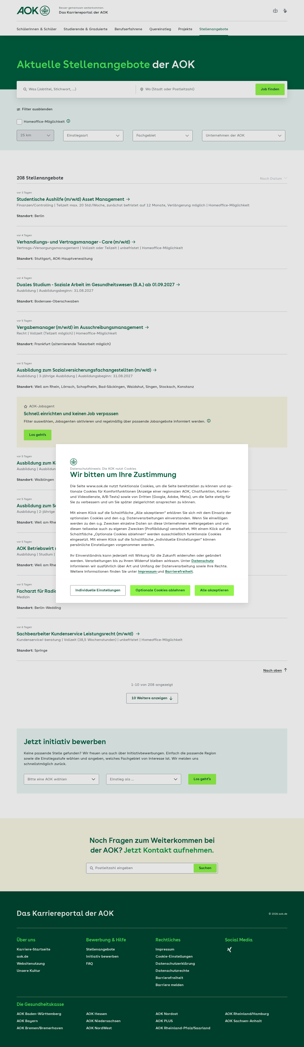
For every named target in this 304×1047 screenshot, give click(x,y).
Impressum (148, 572)
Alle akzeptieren (214, 590)
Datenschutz (202, 561)
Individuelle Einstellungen (97, 590)
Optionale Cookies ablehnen (160, 590)
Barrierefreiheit (179, 572)
